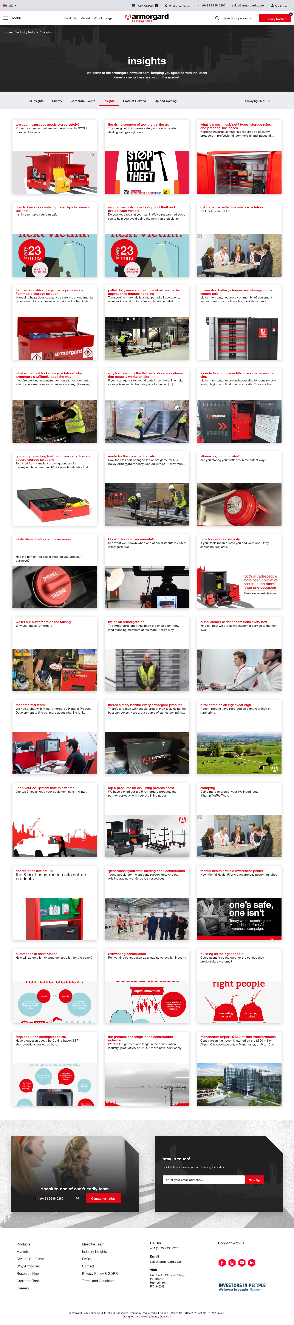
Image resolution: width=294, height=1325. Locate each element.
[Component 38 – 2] (252, 1263)
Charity (57, 101)
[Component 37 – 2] (242, 1263)
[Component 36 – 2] (232, 1263)
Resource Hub (28, 1273)
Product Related (134, 101)
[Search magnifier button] (217, 18)
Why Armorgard (104, 18)
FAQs (86, 1259)
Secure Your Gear (30, 1259)
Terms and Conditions (98, 1281)
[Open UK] (15, 5)
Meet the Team (93, 1244)
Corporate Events (83, 101)
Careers (23, 1288)
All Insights (36, 101)
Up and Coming (165, 101)
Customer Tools (28, 1281)
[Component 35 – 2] (222, 1263)
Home (9, 32)
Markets (23, 1251)
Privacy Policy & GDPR (100, 1273)
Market (85, 18)
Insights (109, 101)
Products (70, 18)
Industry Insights (94, 1251)
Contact (88, 1266)
